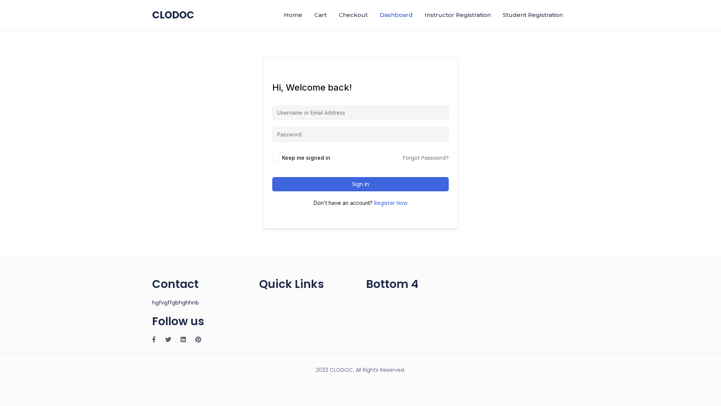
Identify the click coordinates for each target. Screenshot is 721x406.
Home (293, 14)
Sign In (360, 184)
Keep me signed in (306, 158)
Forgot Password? (426, 158)
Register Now (390, 203)
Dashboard (396, 14)
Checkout (353, 14)
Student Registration (533, 14)
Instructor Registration (458, 14)
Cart (320, 14)
